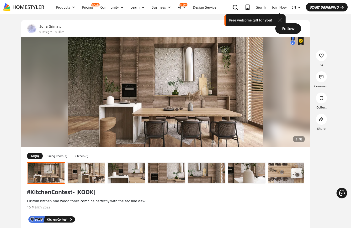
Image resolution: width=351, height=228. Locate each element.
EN (294, 7)
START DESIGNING (324, 7)
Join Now (279, 7)
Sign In (261, 7)
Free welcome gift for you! (250, 20)
